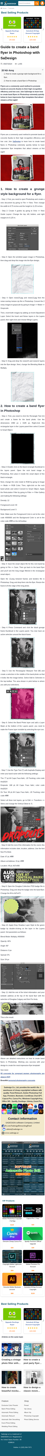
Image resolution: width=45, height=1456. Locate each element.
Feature (5, 1401)
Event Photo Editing (8, 1423)
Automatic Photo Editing (10, 1412)
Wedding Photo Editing (9, 1426)
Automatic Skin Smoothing (11, 1419)
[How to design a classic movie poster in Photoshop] (33, 1377)
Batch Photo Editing (8, 1409)
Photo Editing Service (31, 1419)
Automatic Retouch (8, 1416)
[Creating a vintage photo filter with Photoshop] (11, 1350)
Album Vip (27, 1412)
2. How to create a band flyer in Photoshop (20, 81)
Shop (26, 1401)
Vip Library (28, 1409)
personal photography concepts (21, 1080)
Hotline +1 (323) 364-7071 (22, 1447)
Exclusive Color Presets (10, 1405)
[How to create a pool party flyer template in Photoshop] (33, 1350)
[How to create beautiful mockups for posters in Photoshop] (11, 1377)
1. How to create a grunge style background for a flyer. (22, 75)
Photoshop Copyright (31, 1416)
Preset (26, 1405)
